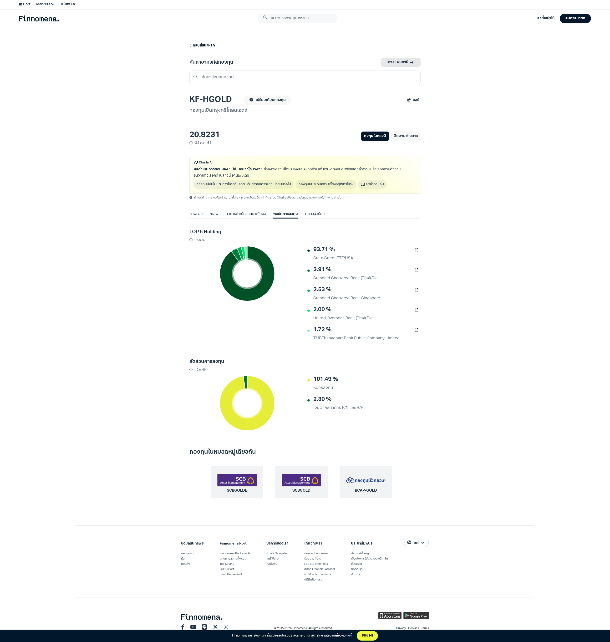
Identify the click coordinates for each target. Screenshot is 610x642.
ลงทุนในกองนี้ (375, 136)
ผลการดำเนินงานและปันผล (245, 214)
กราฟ (214, 214)
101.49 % (325, 379)
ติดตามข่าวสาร (406, 136)
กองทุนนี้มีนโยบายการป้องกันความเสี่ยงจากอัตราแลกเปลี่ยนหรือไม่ (243, 184)
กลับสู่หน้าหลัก (203, 45)
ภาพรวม (196, 214)
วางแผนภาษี (398, 62)
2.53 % (322, 290)
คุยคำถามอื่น (375, 184)
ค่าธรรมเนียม (315, 214)
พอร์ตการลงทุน (285, 214)
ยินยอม (367, 635)
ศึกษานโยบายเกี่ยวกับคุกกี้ (334, 635)
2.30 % (322, 399)
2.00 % (322, 310)
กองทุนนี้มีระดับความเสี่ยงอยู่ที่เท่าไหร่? (326, 184)
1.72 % (322, 330)
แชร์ (416, 100)
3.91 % (322, 270)
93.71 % (324, 250)
